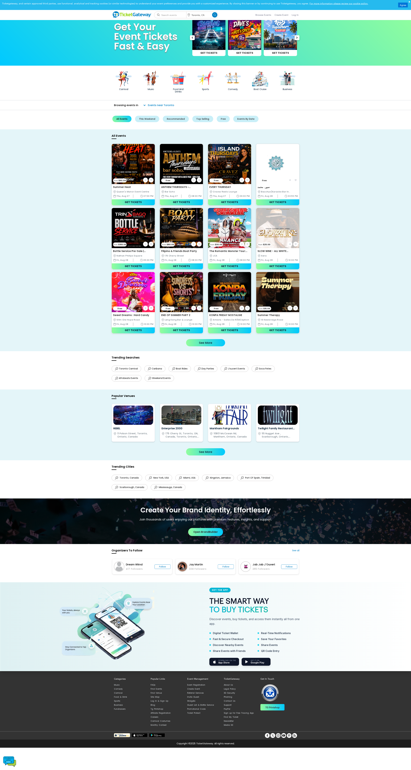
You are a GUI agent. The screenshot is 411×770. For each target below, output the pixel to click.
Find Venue (156, 696)
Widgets (191, 704)
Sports (117, 704)
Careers (154, 720)
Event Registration (196, 688)
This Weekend (147, 119)
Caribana (158, 368)
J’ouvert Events (239, 368)
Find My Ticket (231, 720)
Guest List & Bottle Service (200, 708)
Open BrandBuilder (205, 535)
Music (117, 688)
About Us (228, 688)
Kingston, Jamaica (222, 479)
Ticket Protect (193, 716)
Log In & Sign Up (159, 704)
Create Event (193, 692)
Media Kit (228, 728)
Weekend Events (162, 379)
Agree (403, 5)
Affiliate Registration (161, 716)
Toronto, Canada (129, 479)
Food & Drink (120, 700)
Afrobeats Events (128, 379)
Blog (153, 708)
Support (228, 708)
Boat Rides (183, 368)
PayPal (227, 712)
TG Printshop (272, 710)
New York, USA (161, 479)
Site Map (155, 700)
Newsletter (229, 724)
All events (121, 119)
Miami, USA (190, 479)
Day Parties (210, 368)
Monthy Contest (158, 728)
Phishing (228, 700)
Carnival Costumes (160, 724)
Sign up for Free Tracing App (239, 716)
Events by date (245, 119)
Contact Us (229, 704)
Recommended (176, 119)
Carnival (118, 696)
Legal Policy (230, 692)
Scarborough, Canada (131, 489)
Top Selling (202, 119)
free (223, 119)
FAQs (153, 688)
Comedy (118, 692)
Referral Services (195, 696)
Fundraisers (120, 712)
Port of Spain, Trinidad (260, 479)
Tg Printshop (157, 712)
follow (162, 569)
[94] (131, 14)
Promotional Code (196, 712)
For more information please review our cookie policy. (339, 3)
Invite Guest (193, 700)
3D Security (229, 696)
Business (118, 708)
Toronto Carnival (128, 368)
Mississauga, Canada (171, 489)
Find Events (156, 692)
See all (295, 553)
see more (205, 343)
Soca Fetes (269, 368)
